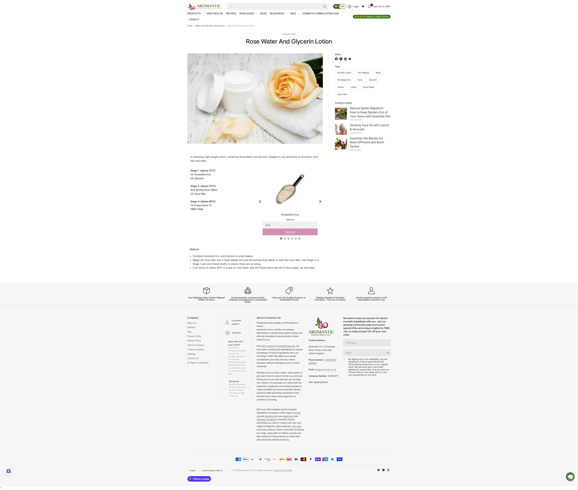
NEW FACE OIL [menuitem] (215, 13)
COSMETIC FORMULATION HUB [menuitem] (320, 13)
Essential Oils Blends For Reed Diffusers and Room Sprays (367, 142)
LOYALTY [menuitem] (194, 19)
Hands (340, 87)
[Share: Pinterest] (346, 59)
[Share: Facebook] (337, 59)
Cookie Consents (195, 349)
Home (189, 26)
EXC (342, 6)
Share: (338, 54)
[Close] (1, 488)
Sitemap (191, 354)
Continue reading (343, 103)
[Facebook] (378, 470)
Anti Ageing (363, 72)
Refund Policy (194, 340)
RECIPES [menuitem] (231, 13)
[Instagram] (388, 470)
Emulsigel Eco (344, 80)
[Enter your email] (388, 352)
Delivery (191, 327)
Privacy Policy (194, 336)
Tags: (337, 66)
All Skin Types (344, 72)
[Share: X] (341, 59)
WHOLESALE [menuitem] (246, 13)
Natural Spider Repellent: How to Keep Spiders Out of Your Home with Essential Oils (370, 112)
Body (378, 72)
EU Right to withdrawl (197, 362)
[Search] (325, 6)
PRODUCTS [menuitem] (194, 13)
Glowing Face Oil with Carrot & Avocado (369, 127)
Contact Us (192, 358)
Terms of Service (195, 345)
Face (359, 80)
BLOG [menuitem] (263, 13)
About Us (191, 323)
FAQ (189, 331)
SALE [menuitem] (293, 13)
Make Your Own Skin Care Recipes (210, 26)
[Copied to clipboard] (350, 59)
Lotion (353, 87)
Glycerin (373, 80)
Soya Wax (342, 94)
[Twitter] (383, 470)
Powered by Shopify (282, 470)
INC (336, 6)
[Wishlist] (363, 6)
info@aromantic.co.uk (325, 369)
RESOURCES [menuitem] (277, 13)
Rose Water (368, 87)
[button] (570, 476)
